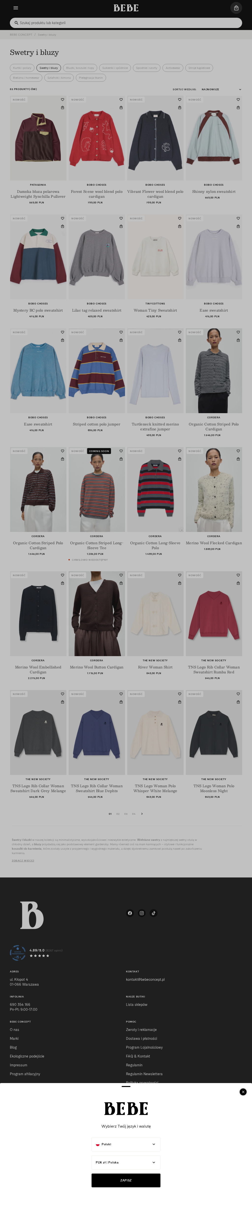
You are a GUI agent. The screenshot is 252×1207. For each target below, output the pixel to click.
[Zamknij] (243, 1092)
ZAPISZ (126, 1180)
